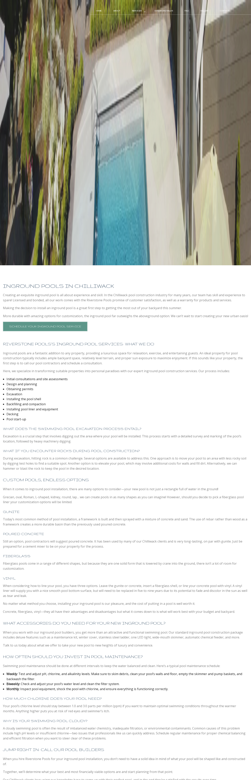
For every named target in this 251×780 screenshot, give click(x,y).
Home (99, 11)
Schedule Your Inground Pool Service (45, 326)
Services (137, 11)
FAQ (187, 11)
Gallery (204, 11)
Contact (224, 11)
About (116, 11)
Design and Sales (164, 11)
